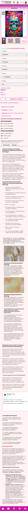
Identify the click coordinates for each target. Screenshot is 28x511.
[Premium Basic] (14, 54)
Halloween (20, 113)
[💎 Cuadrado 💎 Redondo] (14, 77)
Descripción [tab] (6, 145)
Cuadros (10, 110)
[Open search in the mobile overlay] (14, 2)
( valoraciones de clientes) (16, 48)
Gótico (15, 113)
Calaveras (10, 113)
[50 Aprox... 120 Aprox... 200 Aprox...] (14, 62)
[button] (25, 508)
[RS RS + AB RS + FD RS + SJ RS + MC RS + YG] (14, 84)
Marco (14, 453)
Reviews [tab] (14, 145)
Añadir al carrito (16, 99)
